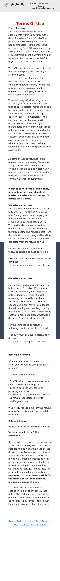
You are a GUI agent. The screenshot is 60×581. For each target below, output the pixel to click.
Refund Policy (16, 521)
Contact (25, 524)
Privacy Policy (32, 521)
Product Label (38, 524)
